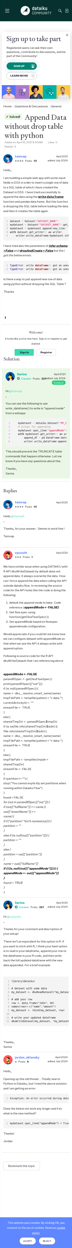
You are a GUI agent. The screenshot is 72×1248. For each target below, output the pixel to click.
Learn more (19, 75)
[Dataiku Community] (36, 11)
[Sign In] (66, 11)
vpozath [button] (21, 553)
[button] (67, 35)
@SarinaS (17, 516)
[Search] (60, 11)
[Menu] (7, 10)
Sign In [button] (24, 352)
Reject (47, 1241)
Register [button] (46, 352)
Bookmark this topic (21, 1166)
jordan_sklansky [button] (27, 1057)
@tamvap (15, 391)
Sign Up (19, 66)
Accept (27, 1241)
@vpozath (14, 916)
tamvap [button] (20, 156)
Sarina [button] (22, 374)
